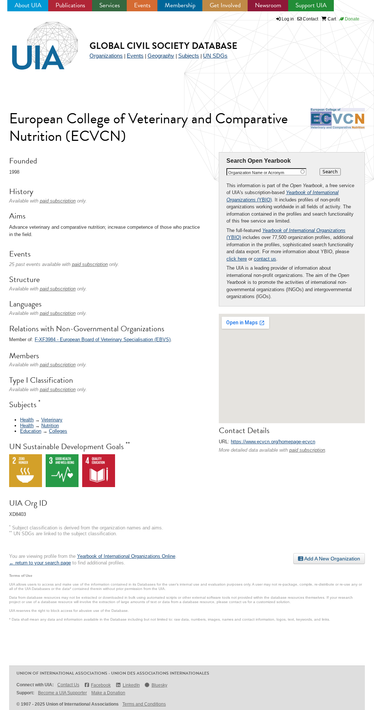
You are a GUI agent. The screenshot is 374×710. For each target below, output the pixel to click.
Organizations (106, 56)
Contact (310, 19)
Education (30, 431)
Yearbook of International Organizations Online (126, 556)
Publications (70, 5)
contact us (265, 259)
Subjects (188, 56)
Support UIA (311, 5)
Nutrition (50, 425)
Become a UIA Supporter (62, 692)
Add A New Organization (331, 559)
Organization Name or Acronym (256, 172)
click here (236, 259)
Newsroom (268, 5)
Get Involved (225, 5)
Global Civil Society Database (163, 46)
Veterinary (51, 419)
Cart (331, 19)
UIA (36, 42)
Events (142, 5)
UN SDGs (215, 56)
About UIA (28, 5)
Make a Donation (108, 692)
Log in (288, 19)
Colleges (58, 431)
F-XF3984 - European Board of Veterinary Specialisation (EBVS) (103, 339)
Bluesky (159, 685)
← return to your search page (40, 563)
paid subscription (307, 450)
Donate (351, 19)
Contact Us (68, 684)
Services (109, 5)
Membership (180, 5)
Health (27, 419)
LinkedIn (131, 685)
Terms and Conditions (144, 704)
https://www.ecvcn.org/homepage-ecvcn (273, 441)
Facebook (101, 685)
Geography (161, 56)
